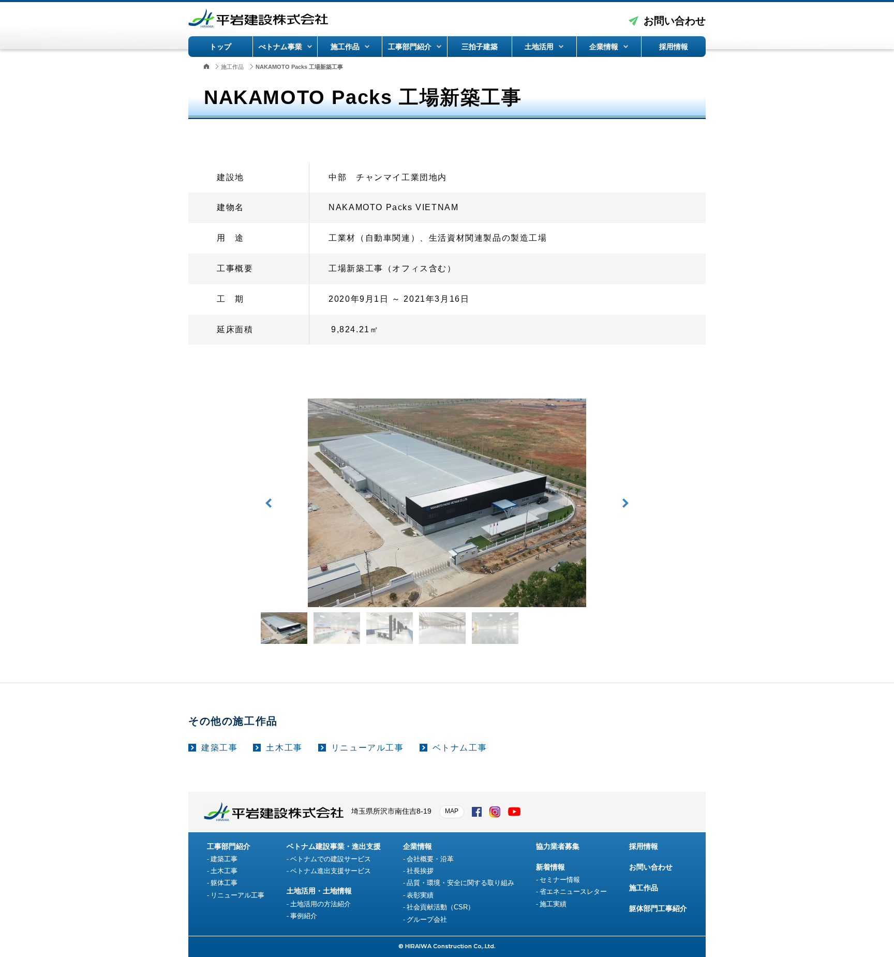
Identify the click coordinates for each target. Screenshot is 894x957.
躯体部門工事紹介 (658, 908)
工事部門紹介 (409, 46)
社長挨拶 (420, 871)
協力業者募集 (557, 846)
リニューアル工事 (367, 747)
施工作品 (345, 46)
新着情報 (550, 867)
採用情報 (673, 46)
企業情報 (603, 46)
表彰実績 (420, 895)
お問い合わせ (675, 20)
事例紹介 (303, 916)
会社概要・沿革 (430, 859)
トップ (220, 46)
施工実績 (553, 904)
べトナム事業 (280, 46)
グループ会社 (427, 919)
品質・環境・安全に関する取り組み (460, 883)
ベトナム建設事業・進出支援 (334, 846)
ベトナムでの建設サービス (330, 859)
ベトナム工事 (460, 747)
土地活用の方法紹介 (320, 904)
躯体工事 (224, 883)
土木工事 (284, 747)
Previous (268, 503)
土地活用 (539, 46)
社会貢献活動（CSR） (440, 907)
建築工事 (219, 747)
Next (625, 503)
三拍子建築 (479, 46)
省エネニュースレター (573, 891)
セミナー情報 (560, 880)
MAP (451, 811)
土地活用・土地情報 (319, 891)
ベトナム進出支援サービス (330, 871)
